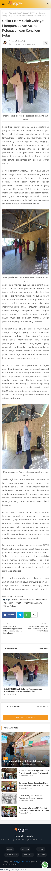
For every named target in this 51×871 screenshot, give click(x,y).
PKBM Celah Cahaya (33, 603)
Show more (43, 648)
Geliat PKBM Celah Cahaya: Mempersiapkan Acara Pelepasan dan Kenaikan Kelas (23, 690)
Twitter (20, 615)
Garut (14, 600)
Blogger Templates (22, 861)
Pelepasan (8, 603)
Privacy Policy (11, 855)
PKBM (18, 603)
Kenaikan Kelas (27, 600)
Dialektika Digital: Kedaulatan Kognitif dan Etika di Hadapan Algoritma (31, 797)
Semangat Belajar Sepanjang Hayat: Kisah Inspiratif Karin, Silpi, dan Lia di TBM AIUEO (34, 785)
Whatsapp (27, 615)
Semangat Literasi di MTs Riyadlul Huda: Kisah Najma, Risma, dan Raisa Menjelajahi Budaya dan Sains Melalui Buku (34, 811)
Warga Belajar (15, 13)
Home (4, 13)
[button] (48, 4)
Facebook (11, 615)
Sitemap (41, 855)
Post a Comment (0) (25, 717)
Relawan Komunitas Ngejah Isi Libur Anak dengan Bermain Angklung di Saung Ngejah (34, 773)
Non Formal (41, 600)
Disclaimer (28, 855)
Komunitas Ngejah (11, 864)
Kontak (41, 849)
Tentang (25, 849)
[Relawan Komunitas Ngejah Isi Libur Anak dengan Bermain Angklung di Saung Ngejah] (9, 773)
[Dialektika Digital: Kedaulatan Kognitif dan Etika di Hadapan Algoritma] (9, 798)
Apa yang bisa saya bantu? (14, 869)
